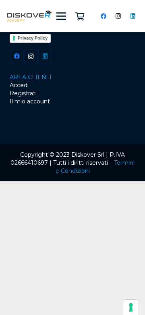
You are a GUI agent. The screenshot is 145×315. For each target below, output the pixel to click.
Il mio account (30, 101)
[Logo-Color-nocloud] (29, 16)
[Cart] (80, 16)
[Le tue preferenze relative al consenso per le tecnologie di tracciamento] (131, 307)
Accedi (19, 85)
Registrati (23, 93)
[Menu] (61, 16)
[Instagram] (118, 16)
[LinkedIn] (133, 16)
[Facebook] (103, 16)
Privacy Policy (33, 38)
